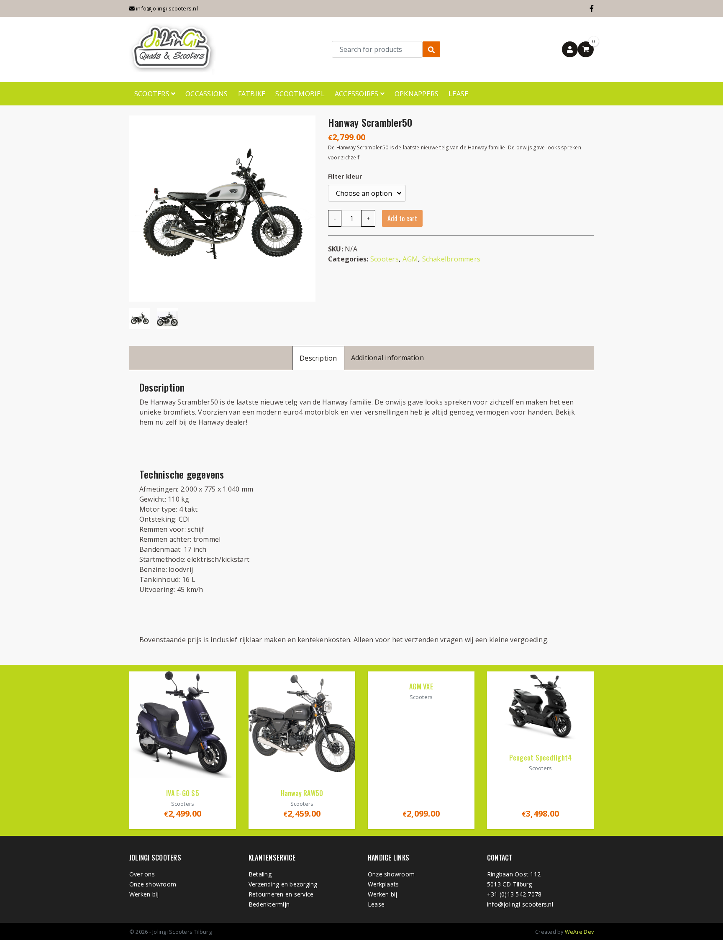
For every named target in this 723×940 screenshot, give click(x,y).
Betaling (260, 874)
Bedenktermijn (269, 904)
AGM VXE (421, 686)
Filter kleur (345, 176)
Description (318, 358)
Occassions (206, 93)
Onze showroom (152, 884)
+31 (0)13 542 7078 (514, 894)
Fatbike (252, 93)
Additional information (387, 357)
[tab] (318, 358)
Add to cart (402, 218)
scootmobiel (300, 93)
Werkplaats (383, 884)
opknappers (416, 93)
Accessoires (357, 93)
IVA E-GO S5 (182, 793)
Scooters (152, 93)
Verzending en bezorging (283, 884)
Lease (458, 93)
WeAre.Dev (579, 931)
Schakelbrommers (451, 259)
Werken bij (144, 894)
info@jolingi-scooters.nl (166, 8)
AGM (410, 259)
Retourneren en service (281, 894)
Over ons (142, 874)
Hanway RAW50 (302, 793)
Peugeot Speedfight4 (540, 758)
